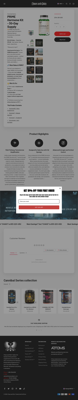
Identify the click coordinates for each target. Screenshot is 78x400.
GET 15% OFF (39, 207)
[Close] (60, 188)
